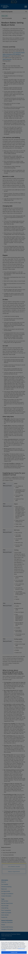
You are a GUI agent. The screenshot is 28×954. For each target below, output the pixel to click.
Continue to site (14, 952)
